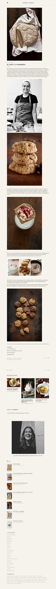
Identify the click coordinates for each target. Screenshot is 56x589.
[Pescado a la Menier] (9, 515)
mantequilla (35, 579)
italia (12, 579)
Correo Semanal (43, 253)
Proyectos (9, 562)
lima (27, 579)
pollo (44, 580)
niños (12, 580)
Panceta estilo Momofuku (20, 483)
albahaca (25, 576)
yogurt (14, 583)
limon (29, 579)
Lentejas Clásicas (18, 521)
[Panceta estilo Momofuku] (9, 486)
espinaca (39, 577)
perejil (32, 580)
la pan (13, 358)
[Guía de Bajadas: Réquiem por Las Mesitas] (28, 388)
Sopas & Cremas (11, 567)
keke (20, 579)
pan (16, 358)
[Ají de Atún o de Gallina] (42, 388)
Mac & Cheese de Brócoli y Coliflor (22, 492)
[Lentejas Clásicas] (9, 524)
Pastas (8, 553)
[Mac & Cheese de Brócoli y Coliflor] (9, 496)
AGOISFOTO (17, 576)
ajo (21, 576)
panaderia (19, 358)
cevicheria (40, 576)
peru (36, 580)
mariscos (40, 579)
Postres (9, 560)
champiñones (10, 577)
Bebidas (9, 536)
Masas (8, 548)
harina (44, 577)
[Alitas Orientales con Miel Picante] (9, 477)
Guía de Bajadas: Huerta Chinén (13, 389)
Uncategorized (10, 570)
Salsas (8, 565)
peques (28, 580)
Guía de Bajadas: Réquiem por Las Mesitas (27, 401)
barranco (9, 358)
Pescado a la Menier (18, 511)
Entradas (9, 541)
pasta (24, 580)
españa (35, 577)
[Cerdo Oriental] (9, 505)
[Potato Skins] (9, 467)
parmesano (20, 580)
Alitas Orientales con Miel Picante (22, 473)
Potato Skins (16, 464)
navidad (9, 580)
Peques (8, 557)
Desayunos (9, 538)
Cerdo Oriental (17, 501)
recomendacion (11, 359)
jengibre (16, 579)
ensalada (30, 577)
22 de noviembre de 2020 (13, 391)
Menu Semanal (10, 550)
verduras (9, 583)
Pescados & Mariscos (12, 558)
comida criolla (23, 577)
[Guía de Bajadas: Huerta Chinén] (13, 382)
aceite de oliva (10, 576)
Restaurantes (11, 62)
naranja (46, 579)
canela (30, 576)
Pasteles (9, 555)
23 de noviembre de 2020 (19, 465)
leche (23, 579)
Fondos (9, 545)
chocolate (16, 577)
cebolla (34, 576)
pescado (40, 580)
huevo (8, 579)
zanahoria (19, 583)
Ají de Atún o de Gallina (41, 400)
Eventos (9, 543)
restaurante (18, 359)
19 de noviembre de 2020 (41, 402)
